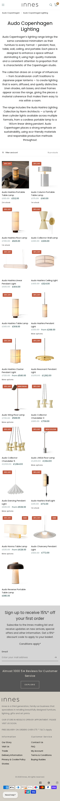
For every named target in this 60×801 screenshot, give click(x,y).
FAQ (33, 746)
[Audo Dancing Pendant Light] (15, 483)
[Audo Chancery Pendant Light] (44, 529)
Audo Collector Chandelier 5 (9, 459)
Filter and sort (11, 152)
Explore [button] (30, 684)
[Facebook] (40, 783)
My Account (37, 750)
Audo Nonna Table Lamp (14, 546)
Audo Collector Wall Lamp (44, 237)
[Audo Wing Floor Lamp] (15, 397)
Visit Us (5, 746)
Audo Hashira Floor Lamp (14, 237)
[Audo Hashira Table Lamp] (15, 306)
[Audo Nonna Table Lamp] (15, 529)
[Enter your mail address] (55, 657)
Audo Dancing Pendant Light (14, 502)
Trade (5, 750)
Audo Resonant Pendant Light (44, 371)
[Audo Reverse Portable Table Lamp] (15, 572)
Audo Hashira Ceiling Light (44, 280)
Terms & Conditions (41, 755)
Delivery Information (12, 755)
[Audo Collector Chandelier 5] (15, 440)
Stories (5, 763)
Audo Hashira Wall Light (43, 500)
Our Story (6, 742)
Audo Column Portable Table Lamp (43, 194)
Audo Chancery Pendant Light (44, 548)
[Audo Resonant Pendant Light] (44, 352)
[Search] (51, 5)
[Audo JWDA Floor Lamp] (44, 440)
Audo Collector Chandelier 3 (39, 416)
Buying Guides (38, 759)
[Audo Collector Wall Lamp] (44, 220)
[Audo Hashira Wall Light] (44, 483)
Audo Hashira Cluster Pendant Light (13, 371)
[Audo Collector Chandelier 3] (44, 397)
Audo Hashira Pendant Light (42, 325)
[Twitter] (49, 783)
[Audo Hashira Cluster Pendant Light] (15, 352)
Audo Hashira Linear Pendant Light (12, 282)
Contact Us (37, 742)
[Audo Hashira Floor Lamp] (15, 220)
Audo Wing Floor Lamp (13, 414)
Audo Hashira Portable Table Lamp (13, 194)
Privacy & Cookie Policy (13, 759)
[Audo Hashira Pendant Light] (44, 306)
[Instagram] (55, 783)
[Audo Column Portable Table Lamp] (44, 174)
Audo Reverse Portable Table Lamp (14, 591)
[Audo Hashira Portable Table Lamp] (15, 174)
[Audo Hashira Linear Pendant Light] (15, 263)
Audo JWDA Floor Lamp (43, 457)
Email (5, 651)
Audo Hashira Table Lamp (15, 323)
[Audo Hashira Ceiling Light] (44, 263)
